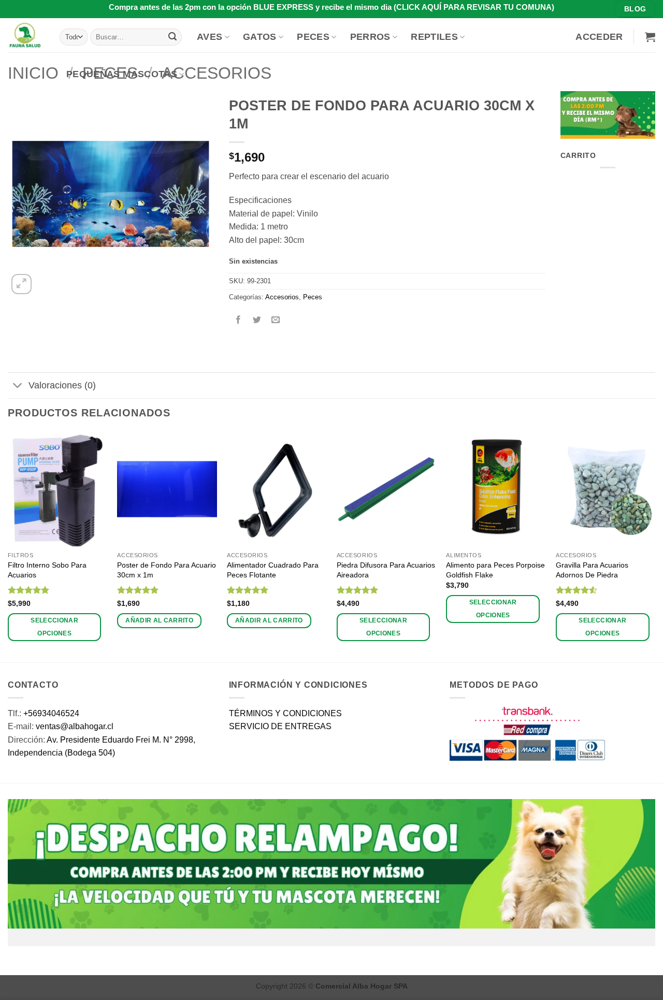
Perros (370, 37)
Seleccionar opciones (54, 626)
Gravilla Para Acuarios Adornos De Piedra (592, 570)
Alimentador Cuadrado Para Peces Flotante (273, 570)
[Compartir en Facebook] (238, 320)
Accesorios (282, 297)
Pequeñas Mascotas (121, 74)
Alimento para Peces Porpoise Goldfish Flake (495, 570)
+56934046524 (51, 713)
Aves (209, 37)
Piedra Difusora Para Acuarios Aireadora (386, 570)
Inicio (33, 73)
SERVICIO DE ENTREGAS (280, 726)
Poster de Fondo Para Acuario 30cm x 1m (166, 570)
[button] (599, 36)
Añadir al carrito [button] (159, 620)
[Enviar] (172, 37)
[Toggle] (18, 386)
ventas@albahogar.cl (74, 726)
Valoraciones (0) (62, 385)
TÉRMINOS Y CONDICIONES (285, 713)
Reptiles (434, 37)
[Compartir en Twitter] (256, 320)
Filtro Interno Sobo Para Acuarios (47, 570)
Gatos (260, 37)
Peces (313, 37)
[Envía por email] (275, 320)
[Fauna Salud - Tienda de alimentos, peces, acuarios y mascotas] (26, 35)
